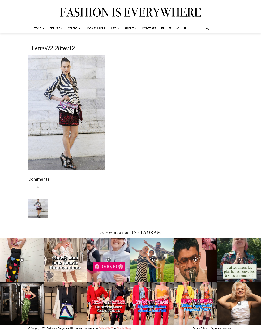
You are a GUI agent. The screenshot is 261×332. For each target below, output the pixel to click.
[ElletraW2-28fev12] (66, 169)
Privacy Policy (200, 328)
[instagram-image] (22, 260)
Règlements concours (221, 328)
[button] (207, 28)
